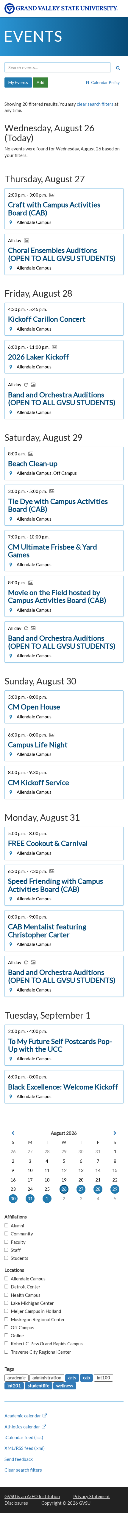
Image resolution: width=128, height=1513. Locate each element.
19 (64, 1179)
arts (72, 1377)
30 (81, 1151)
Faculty (17, 1242)
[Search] (117, 68)
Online (16, 1335)
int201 (14, 1385)
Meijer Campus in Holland (34, 1311)
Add (40, 82)
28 (47, 1151)
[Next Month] (114, 1133)
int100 (103, 1377)
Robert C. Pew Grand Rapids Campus (45, 1343)
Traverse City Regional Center (39, 1352)
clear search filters (95, 104)
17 (30, 1179)
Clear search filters (23, 1469)
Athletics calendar (22, 1426)
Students (18, 1258)
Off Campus (21, 1327)
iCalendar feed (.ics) (23, 1437)
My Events (18, 82)
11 (47, 1170)
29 (64, 1151)
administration (46, 1377)
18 (47, 1179)
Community (20, 1233)
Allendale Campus (27, 1278)
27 (30, 1151)
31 (98, 1151)
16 (13, 1179)
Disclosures (16, 1503)
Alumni (16, 1225)
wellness (64, 1385)
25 (47, 1189)
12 (64, 1170)
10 (30, 1170)
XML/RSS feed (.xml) (24, 1448)
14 (98, 1170)
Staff (14, 1250)
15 (115, 1170)
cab (86, 1377)
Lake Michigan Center (31, 1303)
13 (81, 1170)
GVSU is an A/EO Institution (32, 1496)
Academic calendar (23, 1415)
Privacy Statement (91, 1496)
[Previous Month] (13, 1133)
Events (33, 36)
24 (30, 1189)
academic (16, 1377)
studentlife (38, 1385)
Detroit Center (24, 1286)
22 (115, 1179)
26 (13, 1151)
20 (81, 1179)
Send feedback (18, 1459)
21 (98, 1179)
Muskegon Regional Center (36, 1319)
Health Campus (24, 1295)
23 (13, 1189)
